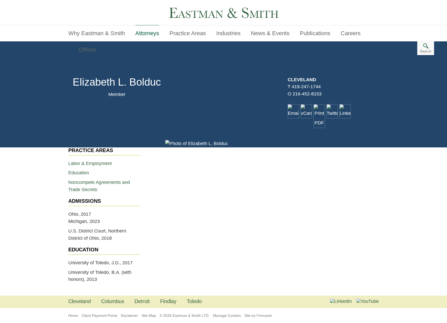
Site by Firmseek (258, 315)
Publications (315, 33)
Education (78, 172)
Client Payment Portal (99, 315)
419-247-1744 (306, 86)
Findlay (168, 301)
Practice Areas (187, 33)
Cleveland (302, 79)
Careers (351, 33)
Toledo (194, 301)
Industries (228, 33)
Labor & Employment (90, 163)
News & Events (270, 33)
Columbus (112, 301)
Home (73, 315)
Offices (87, 49)
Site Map (148, 315)
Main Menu (83, 6)
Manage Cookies (227, 315)
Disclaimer (129, 315)
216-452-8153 (307, 93)
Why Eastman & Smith (96, 33)
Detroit (142, 301)
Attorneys (147, 33)
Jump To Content (89, 6)
